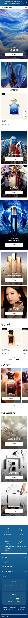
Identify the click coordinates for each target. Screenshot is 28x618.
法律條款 (5, 607)
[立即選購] (24, 116)
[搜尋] (20, 7)
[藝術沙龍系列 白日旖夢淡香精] (11, 338)
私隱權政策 (11, 607)
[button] (26, 2)
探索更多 (7, 550)
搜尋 (22, 585)
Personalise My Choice (8, 609)
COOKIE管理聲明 (19, 607)
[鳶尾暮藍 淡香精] (14, 106)
